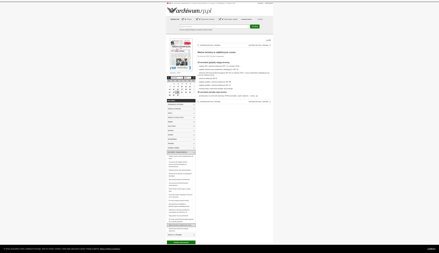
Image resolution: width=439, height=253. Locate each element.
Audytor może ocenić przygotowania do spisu (181, 157)
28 (169, 95)
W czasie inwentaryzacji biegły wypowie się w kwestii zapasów (181, 220)
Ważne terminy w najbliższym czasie (180, 225)
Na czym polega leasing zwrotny (179, 200)
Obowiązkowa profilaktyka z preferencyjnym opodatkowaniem (179, 205)
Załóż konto (269, 3)
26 (190, 92)
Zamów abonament (181, 242)
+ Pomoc (260, 19)
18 (186, 89)
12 (190, 86)
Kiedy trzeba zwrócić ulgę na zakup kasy (180, 190)
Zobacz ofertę (208, 30)
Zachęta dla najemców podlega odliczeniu (178, 230)
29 (173, 95)
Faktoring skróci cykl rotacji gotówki (180, 170)
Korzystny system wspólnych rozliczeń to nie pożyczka (180, 196)
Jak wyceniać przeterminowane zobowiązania (178, 184)
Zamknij (431, 249)
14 (169, 89)
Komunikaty (221, 3)
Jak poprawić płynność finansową (179, 179)
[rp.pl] (169, 3)
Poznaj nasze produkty (200, 3)
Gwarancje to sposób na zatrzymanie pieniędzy (180, 175)
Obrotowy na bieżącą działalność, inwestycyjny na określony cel (179, 211)
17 (182, 89)
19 (190, 89)
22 (173, 92)
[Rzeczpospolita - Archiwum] (189, 10)
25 (186, 92)
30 (178, 95)
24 (182, 92)
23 (178, 92)
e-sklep (212, 3)
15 (173, 89)
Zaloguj (260, 3)
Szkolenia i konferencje (182, 3)
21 (169, 92)
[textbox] (214, 26)
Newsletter (231, 3)
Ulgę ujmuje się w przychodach (178, 216)
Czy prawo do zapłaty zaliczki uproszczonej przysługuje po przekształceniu (178, 164)
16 (178, 89)
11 (186, 86)
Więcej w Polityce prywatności (110, 249)
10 (182, 86)
